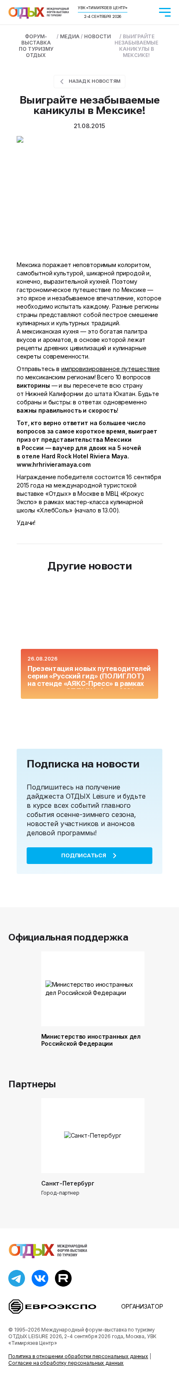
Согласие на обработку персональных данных (66, 1363)
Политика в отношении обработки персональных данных (78, 1356)
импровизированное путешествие (110, 368)
